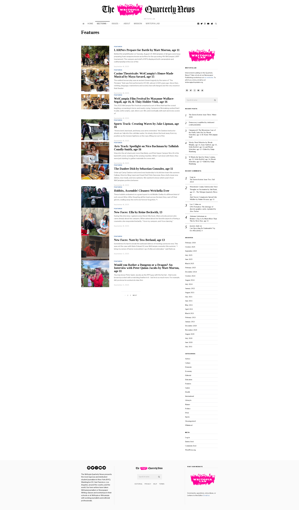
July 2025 (188, 255)
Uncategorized (190, 421)
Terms (161, 484)
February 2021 (190, 317)
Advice (187, 359)
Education (188, 379)
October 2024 (190, 276)
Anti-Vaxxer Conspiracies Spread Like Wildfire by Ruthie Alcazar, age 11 (203, 198)
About (127, 23)
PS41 (187, 413)
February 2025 (190, 268)
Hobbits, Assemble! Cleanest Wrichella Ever (141, 190)
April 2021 (189, 309)
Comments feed (190, 446)
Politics (187, 408)
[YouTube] (208, 23)
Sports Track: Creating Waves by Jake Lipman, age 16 (146, 125)
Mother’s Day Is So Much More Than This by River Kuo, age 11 (203, 220)
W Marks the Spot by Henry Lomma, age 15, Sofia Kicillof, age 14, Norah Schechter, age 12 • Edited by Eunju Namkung (202, 160)
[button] (215, 100)
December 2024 (191, 272)
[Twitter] (201, 23)
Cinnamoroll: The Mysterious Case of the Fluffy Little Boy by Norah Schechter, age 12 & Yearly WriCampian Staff (203, 133)
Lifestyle (188, 400)
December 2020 (191, 326)
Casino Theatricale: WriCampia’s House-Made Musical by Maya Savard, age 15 (143, 75)
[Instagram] (204, 23)
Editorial (188, 375)
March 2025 (189, 263)
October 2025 (190, 247)
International (189, 396)
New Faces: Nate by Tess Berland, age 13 (139, 239)
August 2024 (189, 280)
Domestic (188, 367)
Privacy (148, 484)
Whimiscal (188, 425)
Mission (138, 23)
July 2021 (188, 297)
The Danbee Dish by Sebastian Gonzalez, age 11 (143, 168)
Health (187, 392)
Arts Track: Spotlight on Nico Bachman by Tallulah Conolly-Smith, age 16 (146, 148)
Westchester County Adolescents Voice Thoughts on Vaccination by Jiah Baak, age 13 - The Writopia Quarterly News (204, 189)
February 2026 (190, 243)
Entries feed (189, 441)
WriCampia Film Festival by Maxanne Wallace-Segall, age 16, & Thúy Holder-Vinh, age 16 (144, 100)
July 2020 (188, 338)
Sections (101, 23)
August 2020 (189, 334)
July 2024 (188, 284)
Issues (115, 23)
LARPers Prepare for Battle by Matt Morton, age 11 (147, 50)
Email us (206, 495)
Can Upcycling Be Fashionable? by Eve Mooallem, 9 (202, 229)
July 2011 (188, 346)
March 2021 (189, 313)
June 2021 (188, 301)
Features (118, 46)
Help (155, 484)
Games (187, 388)
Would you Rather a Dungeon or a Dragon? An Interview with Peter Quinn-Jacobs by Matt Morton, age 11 (146, 268)
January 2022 (190, 288)
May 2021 (189, 305)
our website (208, 77)
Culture (187, 363)
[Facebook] (198, 23)
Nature (187, 404)
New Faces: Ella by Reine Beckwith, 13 (138, 212)
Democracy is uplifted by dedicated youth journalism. (201, 123)
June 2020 (188, 342)
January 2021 (190, 322)
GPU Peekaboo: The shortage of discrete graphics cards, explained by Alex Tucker (203, 209)
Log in (187, 437)
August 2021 (189, 292)
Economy (188, 371)
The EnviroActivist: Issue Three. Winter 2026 (202, 116)
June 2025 (188, 259)
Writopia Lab (153, 23)
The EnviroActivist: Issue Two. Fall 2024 (202, 181)
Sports (187, 417)
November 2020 (191, 330)
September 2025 (191, 251)
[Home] (212, 23)
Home (90, 23)
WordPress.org (190, 450)
